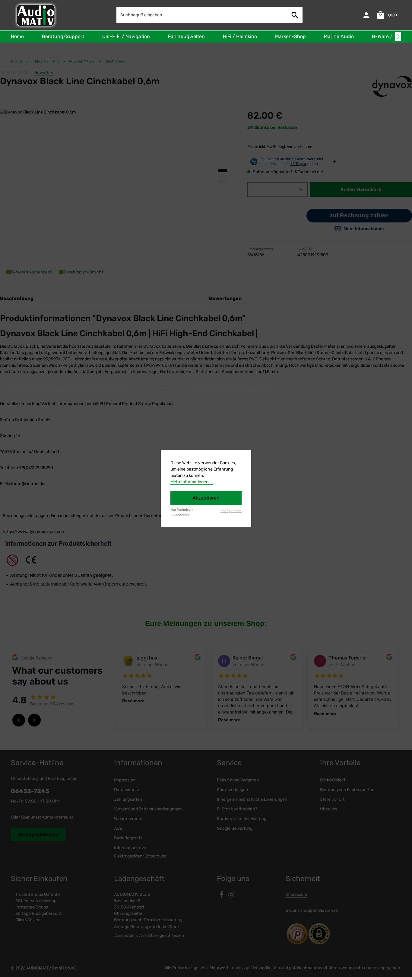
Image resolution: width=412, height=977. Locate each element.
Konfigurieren (231, 511)
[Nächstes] (398, 36)
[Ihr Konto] (366, 15)
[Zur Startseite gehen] (35, 15)
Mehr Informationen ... (191, 481)
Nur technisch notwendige (181, 512)
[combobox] (202, 15)
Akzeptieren (206, 498)
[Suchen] (295, 15)
